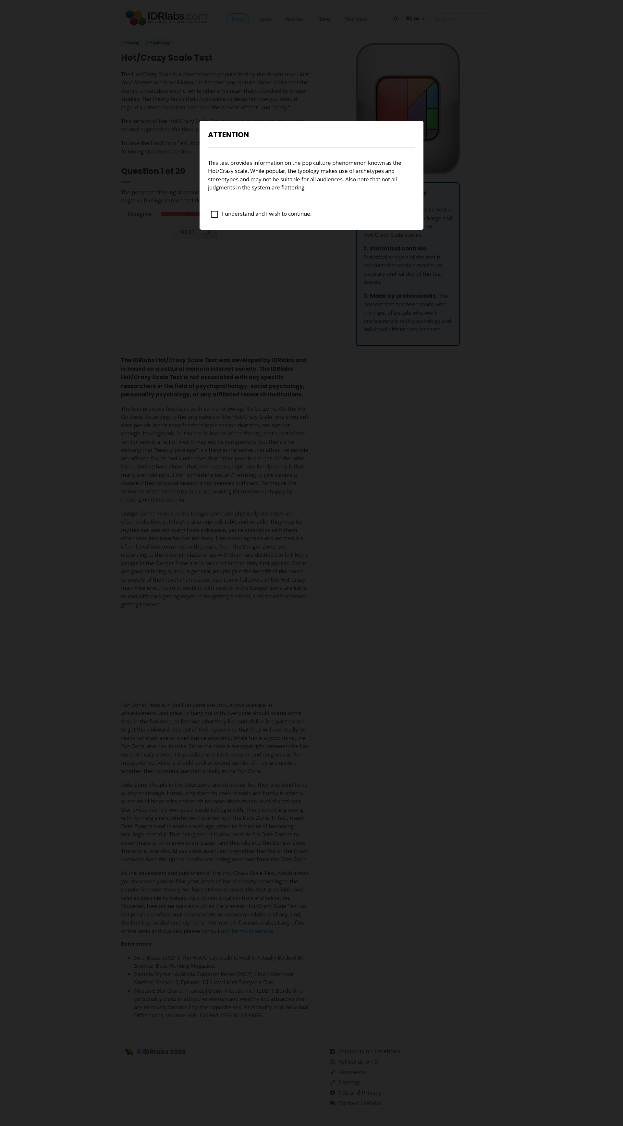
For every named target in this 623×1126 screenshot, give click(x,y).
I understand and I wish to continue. (266, 213)
